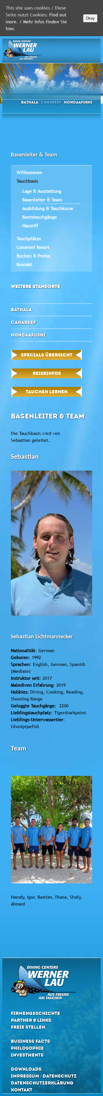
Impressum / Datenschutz (44, 1076)
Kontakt (24, 264)
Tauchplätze (29, 238)
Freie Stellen (28, 1027)
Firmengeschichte (35, 1013)
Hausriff (30, 225)
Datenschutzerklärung (42, 1083)
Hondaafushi (78, 102)
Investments (27, 1055)
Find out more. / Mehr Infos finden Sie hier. (36, 22)
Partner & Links (31, 1020)
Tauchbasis (27, 181)
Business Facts (30, 1041)
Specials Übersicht (46, 355)
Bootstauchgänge (39, 217)
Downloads (26, 1069)
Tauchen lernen (47, 391)
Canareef (51, 102)
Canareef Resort (33, 247)
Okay (90, 18)
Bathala (29, 102)
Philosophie (27, 1048)
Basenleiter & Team (42, 199)
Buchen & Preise (33, 256)
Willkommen (29, 172)
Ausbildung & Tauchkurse (47, 208)
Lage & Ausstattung (41, 191)
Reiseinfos (47, 373)
